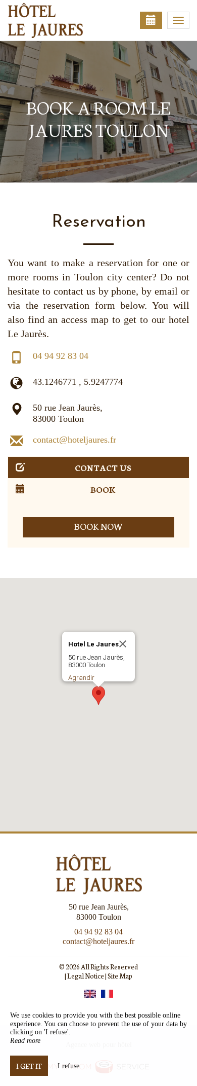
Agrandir (81, 677)
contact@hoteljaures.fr (74, 440)
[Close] (123, 644)
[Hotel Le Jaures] (58, 20)
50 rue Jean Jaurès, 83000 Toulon (68, 413)
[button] (98, 695)
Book (103, 489)
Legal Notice (85, 976)
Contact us (103, 467)
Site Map (120, 976)
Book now (98, 526)
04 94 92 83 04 (60, 356)
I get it (29, 1066)
